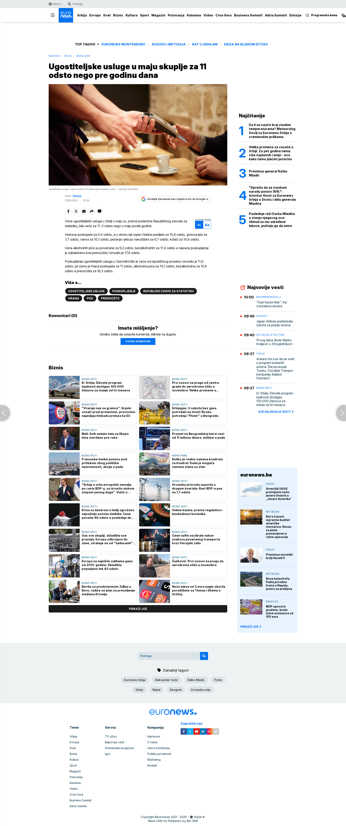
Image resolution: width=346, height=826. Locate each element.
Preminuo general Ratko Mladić (268, 173)
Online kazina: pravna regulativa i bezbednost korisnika (197, 512)
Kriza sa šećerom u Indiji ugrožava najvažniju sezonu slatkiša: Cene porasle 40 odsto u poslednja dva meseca (108, 514)
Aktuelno (272, 511)
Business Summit (248, 15)
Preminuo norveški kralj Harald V (279, 556)
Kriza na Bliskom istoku (246, 44)
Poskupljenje (124, 291)
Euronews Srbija (134, 680)
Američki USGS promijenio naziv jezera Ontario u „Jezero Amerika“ (279, 494)
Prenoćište (110, 298)
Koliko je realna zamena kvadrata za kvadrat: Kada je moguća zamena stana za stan (197, 463)
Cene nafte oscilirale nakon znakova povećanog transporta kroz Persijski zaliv (196, 539)
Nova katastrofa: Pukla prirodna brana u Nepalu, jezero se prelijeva (279, 583)
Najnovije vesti (114, 742)
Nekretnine (179, 455)
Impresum (153, 736)
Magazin (158, 15)
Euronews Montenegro (123, 44)
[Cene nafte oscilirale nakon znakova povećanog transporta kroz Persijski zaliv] (154, 540)
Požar (218, 680)
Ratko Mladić (196, 680)
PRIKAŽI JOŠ (249, 626)
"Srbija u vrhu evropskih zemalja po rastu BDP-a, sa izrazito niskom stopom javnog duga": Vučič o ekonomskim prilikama (108, 488)
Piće (90, 298)
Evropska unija (200, 689)
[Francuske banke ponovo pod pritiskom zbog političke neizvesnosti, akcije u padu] (64, 463)
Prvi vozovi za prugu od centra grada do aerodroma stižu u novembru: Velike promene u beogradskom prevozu (195, 386)
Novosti (262, 315)
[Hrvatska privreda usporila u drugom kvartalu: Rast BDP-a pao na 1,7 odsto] (154, 489)
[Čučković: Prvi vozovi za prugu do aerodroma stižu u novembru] (154, 565)
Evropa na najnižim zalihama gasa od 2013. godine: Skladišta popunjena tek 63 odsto (107, 565)
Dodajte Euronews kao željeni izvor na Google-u (178, 198)
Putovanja (176, 15)
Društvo (272, 601)
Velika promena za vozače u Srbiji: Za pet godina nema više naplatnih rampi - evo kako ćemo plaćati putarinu (271, 153)
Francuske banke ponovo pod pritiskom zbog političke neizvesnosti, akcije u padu (104, 463)
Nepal (156, 689)
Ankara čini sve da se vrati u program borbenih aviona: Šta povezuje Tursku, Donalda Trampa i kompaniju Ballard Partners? (275, 368)
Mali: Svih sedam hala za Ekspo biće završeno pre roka (105, 435)
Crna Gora (223, 15)
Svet (107, 15)
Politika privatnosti (159, 753)
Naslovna (54, 55)
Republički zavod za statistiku (168, 291)
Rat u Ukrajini (205, 44)
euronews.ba (256, 475)
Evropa (95, 15)
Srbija (82, 15)
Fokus (260, 353)
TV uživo (111, 736)
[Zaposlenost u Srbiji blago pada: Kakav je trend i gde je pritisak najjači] (341, 413)
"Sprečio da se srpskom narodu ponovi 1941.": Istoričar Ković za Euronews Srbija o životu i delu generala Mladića (272, 195)
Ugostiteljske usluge (86, 291)
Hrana (73, 298)
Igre (107, 753)
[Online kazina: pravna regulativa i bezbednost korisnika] (154, 514)
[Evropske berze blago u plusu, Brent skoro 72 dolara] (5, 413)
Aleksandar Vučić (166, 680)
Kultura (132, 15)
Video (208, 15)
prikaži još (138, 608)
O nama (152, 742)
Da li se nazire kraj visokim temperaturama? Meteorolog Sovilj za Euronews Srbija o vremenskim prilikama (272, 131)
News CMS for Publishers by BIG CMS (173, 821)
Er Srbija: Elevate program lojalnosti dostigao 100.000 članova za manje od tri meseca (106, 386)
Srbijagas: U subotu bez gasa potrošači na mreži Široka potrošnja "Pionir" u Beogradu (195, 412)
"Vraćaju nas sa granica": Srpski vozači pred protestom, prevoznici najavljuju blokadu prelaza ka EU (108, 412)
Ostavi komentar (138, 341)
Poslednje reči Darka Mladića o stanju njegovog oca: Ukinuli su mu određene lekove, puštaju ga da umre (272, 220)
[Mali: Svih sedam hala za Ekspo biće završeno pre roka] (64, 438)
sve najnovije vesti (274, 411)
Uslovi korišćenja (158, 748)
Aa (199, 224)
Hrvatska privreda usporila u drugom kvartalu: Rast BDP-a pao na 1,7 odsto (197, 488)
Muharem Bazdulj (268, 296)
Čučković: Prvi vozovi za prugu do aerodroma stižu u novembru (198, 563)
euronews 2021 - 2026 (172, 817)
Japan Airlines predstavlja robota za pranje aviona (274, 323)
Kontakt (152, 765)
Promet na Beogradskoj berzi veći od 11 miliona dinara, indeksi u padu (198, 435)
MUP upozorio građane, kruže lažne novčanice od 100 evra (279, 611)
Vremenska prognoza (119, 748)
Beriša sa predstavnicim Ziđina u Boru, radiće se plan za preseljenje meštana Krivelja (108, 590)
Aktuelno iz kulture (270, 334)
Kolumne (194, 15)
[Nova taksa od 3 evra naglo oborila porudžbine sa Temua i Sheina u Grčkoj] (154, 591)
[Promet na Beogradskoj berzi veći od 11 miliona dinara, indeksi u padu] (154, 438)
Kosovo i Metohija (169, 44)
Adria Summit (276, 15)
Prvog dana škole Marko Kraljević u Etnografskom (274, 342)
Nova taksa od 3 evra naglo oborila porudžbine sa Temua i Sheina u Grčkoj (198, 590)
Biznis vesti (83, 55)
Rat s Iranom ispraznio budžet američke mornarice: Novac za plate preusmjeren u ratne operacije (279, 527)
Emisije (295, 15)
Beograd (176, 689)
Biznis (118, 15)
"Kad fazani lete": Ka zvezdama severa (271, 304)
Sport (144, 15)
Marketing (154, 759)
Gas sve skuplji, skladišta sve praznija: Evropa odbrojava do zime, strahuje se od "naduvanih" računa (107, 539)
